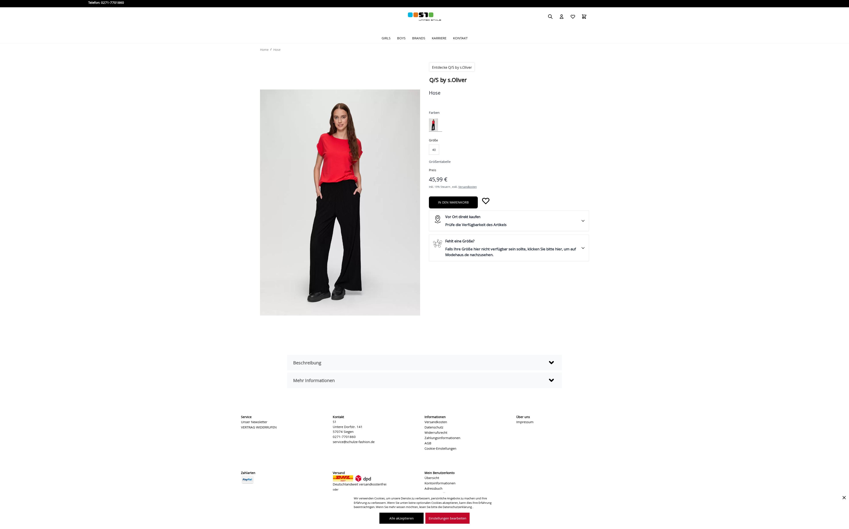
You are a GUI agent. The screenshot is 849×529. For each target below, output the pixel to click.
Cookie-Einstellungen (440, 448)
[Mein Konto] (561, 16)
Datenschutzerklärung (457, 507)
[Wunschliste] (573, 16)
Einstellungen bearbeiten (447, 518)
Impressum (524, 422)
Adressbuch (433, 488)
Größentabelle (440, 161)
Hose (277, 50)
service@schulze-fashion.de (354, 442)
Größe (433, 140)
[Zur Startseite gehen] (424, 16)
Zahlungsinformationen (442, 438)
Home (264, 50)
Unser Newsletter (254, 422)
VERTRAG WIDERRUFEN (259, 427)
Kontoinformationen (439, 483)
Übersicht (431, 478)
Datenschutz (433, 427)
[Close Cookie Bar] (844, 497)
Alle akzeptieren (401, 518)
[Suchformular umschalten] (550, 16)
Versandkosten (467, 186)
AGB (427, 443)
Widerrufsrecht (435, 432)
